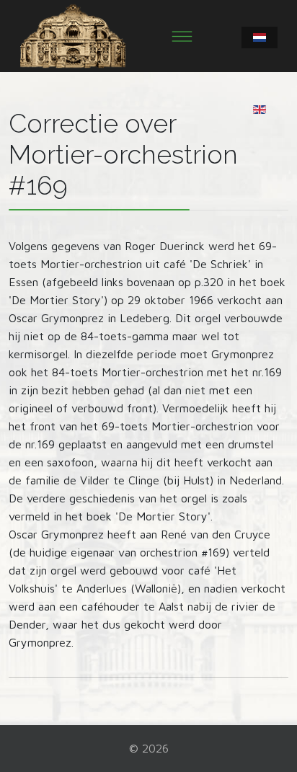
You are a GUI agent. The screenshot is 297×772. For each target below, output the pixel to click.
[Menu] (182, 36)
